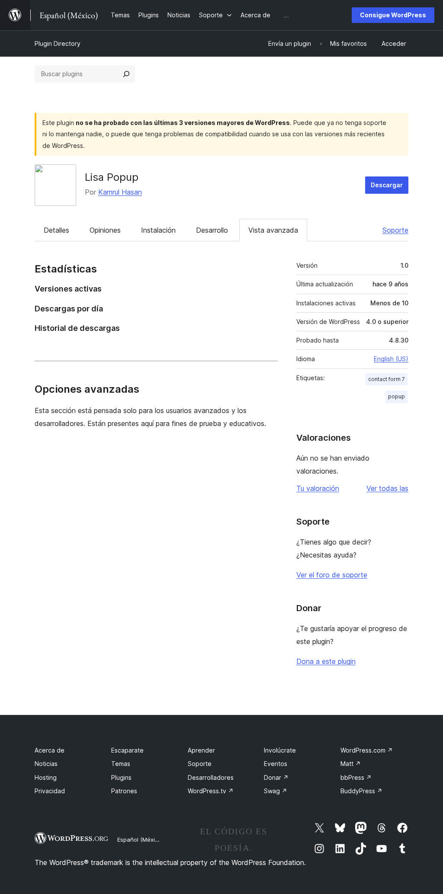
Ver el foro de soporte (331, 574)
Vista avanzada (273, 230)
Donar (276, 777)
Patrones (124, 791)
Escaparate (127, 750)
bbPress (356, 777)
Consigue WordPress (393, 15)
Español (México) (140, 839)
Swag (275, 791)
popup (396, 396)
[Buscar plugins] (126, 74)
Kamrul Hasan (120, 192)
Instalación (158, 230)
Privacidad (50, 791)
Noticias (46, 763)
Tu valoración (317, 488)
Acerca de (49, 750)
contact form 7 (386, 379)
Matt (350, 763)
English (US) (391, 358)
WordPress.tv (211, 791)
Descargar (387, 185)
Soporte (395, 230)
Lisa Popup (111, 177)
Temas (120, 763)
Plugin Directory (57, 43)
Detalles (56, 230)
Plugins (121, 777)
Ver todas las (387, 488)
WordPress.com (366, 750)
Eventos (275, 763)
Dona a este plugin (326, 661)
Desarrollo (212, 230)
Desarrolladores (211, 777)
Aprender (201, 750)
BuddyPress (361, 791)
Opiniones (105, 230)
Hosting (46, 777)
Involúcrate (280, 750)
